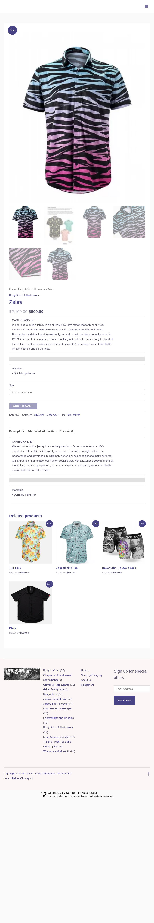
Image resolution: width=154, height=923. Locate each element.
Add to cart (23, 406)
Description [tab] (16, 431)
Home (12, 289)
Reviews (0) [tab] (67, 431)
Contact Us (87, 684)
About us (86, 680)
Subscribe (124, 700)
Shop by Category (91, 675)
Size (11, 385)
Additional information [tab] (41, 431)
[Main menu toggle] (146, 6)
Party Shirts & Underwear (31, 289)
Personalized (73, 415)
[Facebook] (148, 774)
